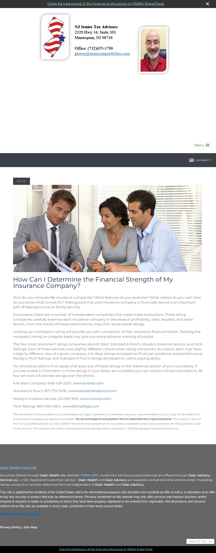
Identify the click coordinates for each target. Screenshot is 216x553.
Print (21, 181)
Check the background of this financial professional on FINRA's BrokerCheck (105, 4)
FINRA (85, 475)
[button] (202, 145)
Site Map (30, 527)
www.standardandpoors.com (92, 391)
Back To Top (198, 541)
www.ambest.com (88, 383)
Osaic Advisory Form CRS (20, 514)
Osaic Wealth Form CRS (18, 468)
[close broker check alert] (207, 3)
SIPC (95, 475)
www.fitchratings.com (80, 406)
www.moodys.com (95, 399)
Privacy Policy (10, 527)
